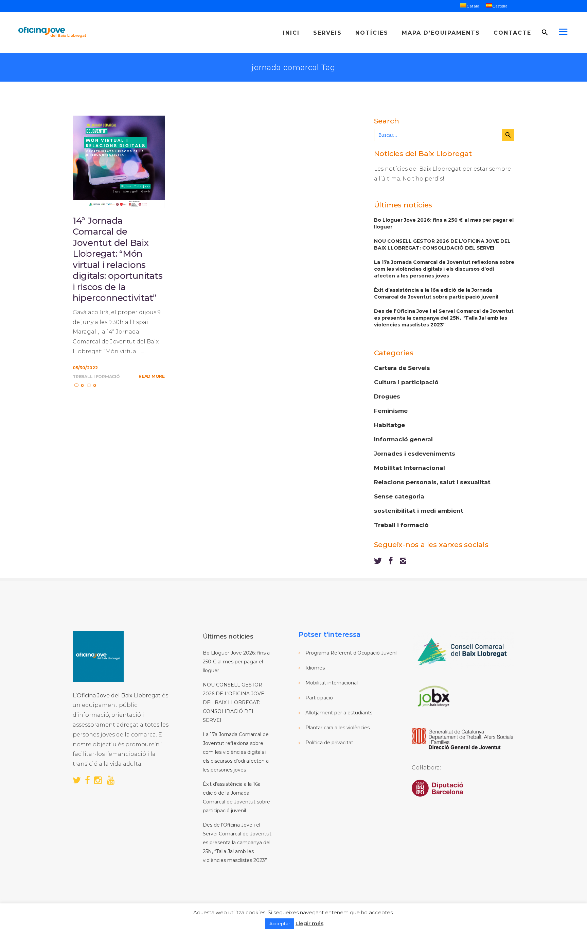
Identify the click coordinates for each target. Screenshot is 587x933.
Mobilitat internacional (331, 683)
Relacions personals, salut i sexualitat (432, 482)
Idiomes (315, 668)
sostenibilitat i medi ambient (418, 510)
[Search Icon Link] (544, 49)
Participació (319, 698)
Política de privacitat (329, 743)
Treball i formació (96, 376)
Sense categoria (399, 496)
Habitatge (389, 425)
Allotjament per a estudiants (338, 713)
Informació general (403, 439)
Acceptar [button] (279, 923)
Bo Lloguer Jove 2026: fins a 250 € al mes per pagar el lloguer (444, 223)
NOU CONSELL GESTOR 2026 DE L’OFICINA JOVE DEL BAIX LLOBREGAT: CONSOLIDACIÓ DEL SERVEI (442, 244)
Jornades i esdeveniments (414, 453)
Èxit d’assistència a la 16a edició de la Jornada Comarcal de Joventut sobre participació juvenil (436, 293)
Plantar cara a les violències (337, 728)
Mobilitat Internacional (409, 467)
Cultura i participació (406, 382)
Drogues (387, 396)
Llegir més (309, 923)
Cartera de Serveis (402, 367)
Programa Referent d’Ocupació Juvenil (351, 653)
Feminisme (391, 410)
